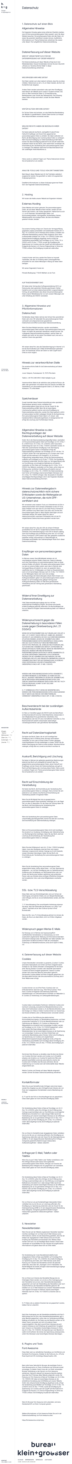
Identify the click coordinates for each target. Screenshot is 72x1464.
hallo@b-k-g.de (6, 1462)
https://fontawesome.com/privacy (33, 1420)
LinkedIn (4, 1102)
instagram (4, 1103)
